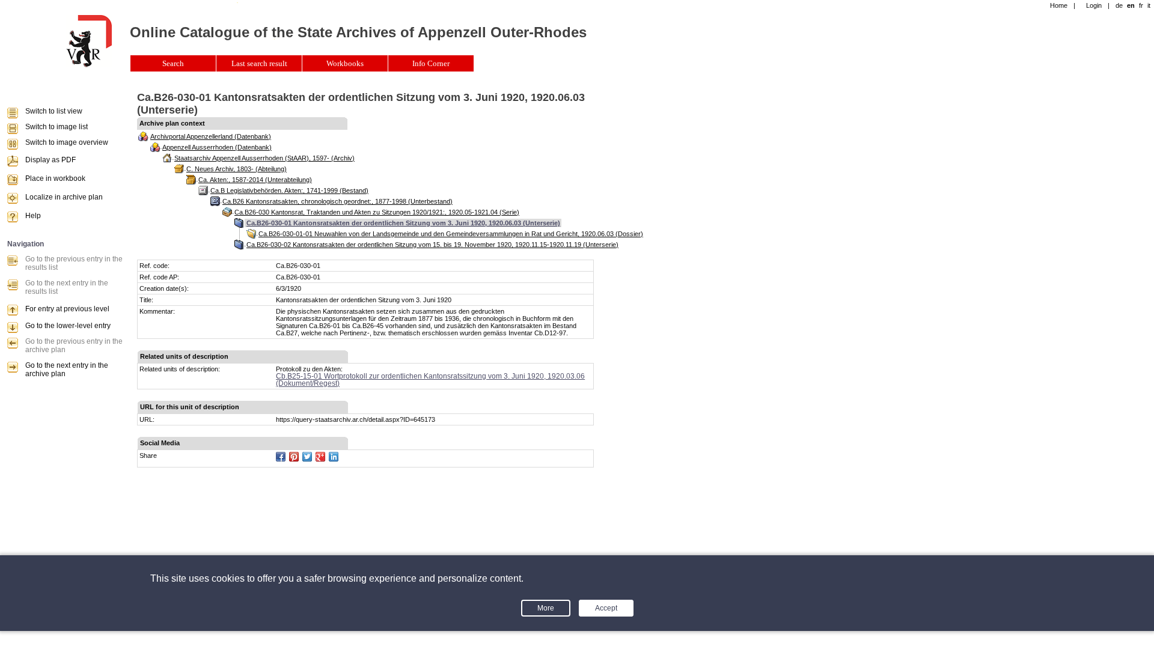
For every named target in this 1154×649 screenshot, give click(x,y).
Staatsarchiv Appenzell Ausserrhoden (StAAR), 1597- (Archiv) (264, 158)
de (1119, 5)
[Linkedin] (333, 457)
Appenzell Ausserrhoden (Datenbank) (217, 147)
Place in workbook (55, 178)
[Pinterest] (294, 457)
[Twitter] (307, 457)
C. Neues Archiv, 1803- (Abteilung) (236, 168)
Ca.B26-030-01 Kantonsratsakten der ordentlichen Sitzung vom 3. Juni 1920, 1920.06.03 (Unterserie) (403, 223)
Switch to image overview (66, 142)
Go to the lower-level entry (68, 325)
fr (1141, 5)
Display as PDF (50, 160)
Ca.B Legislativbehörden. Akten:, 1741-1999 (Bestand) (289, 190)
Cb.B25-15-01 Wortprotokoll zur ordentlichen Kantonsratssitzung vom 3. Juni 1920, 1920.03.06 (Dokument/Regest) (430, 380)
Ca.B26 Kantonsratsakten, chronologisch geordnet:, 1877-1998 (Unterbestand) (337, 201)
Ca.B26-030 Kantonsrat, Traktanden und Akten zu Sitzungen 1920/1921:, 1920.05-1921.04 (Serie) (376, 212)
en (1131, 5)
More (545, 608)
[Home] (89, 65)
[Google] (320, 457)
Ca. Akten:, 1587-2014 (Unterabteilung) (255, 179)
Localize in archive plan (64, 197)
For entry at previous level (67, 309)
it (1148, 5)
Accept (606, 608)
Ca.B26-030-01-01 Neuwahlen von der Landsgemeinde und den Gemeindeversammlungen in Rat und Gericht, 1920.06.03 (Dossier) (450, 233)
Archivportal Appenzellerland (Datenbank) (210, 136)
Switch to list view (53, 111)
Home (1058, 5)
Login (1094, 5)
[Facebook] (280, 457)
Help (33, 216)
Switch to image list (56, 127)
